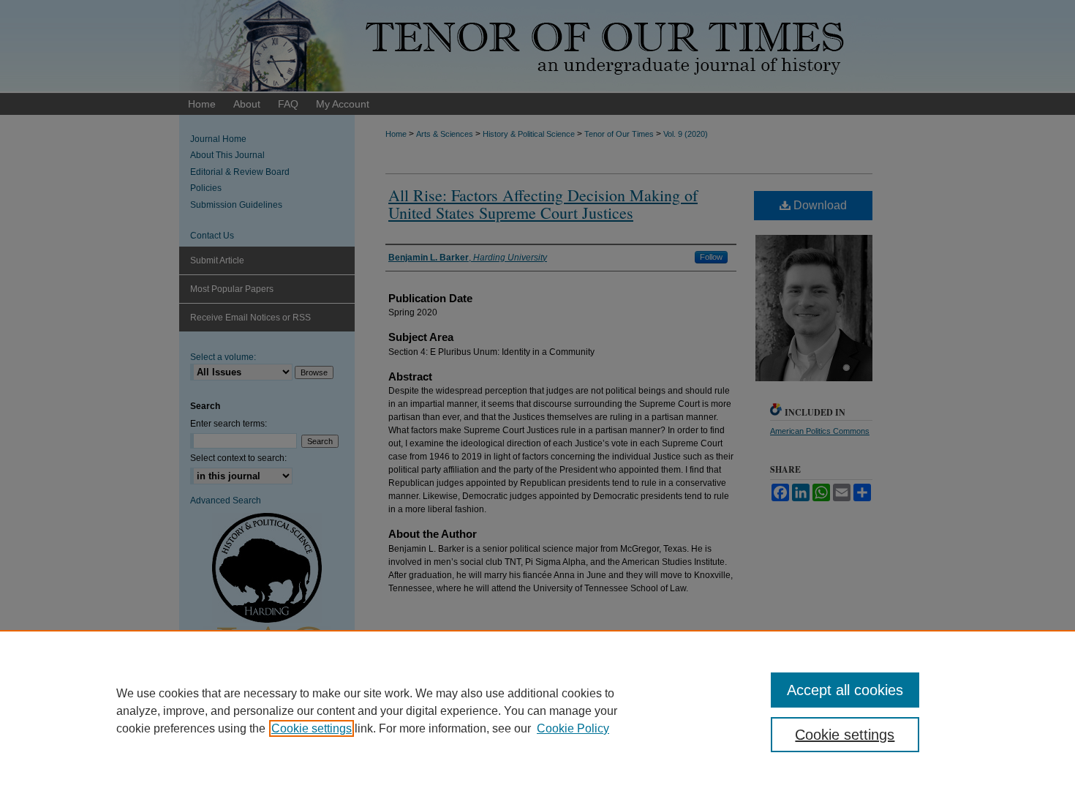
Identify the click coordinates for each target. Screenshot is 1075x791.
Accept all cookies (845, 690)
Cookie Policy (573, 728)
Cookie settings (311, 728)
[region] (537, 710)
